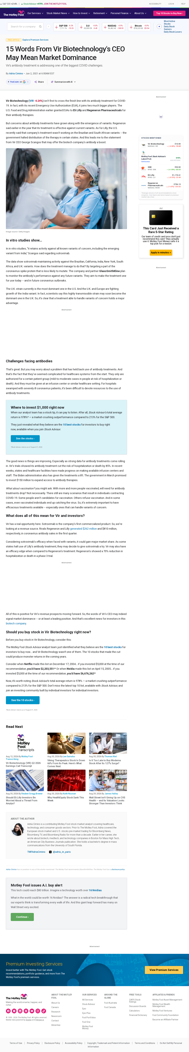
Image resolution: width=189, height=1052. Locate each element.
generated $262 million (83, 528)
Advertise (55, 1025)
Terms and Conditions (145, 1043)
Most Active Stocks (169, 22)
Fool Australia (110, 1003)
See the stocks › (25, 438)
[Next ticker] (159, 26)
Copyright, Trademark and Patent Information (108, 1043)
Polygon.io (39, 1020)
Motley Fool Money (87, 1027)
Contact (55, 1020)
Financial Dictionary (138, 1015)
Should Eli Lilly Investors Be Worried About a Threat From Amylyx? (21, 800)
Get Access (145, 162)
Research (55, 1012)
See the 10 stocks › (22, 700)
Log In (171, 4)
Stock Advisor (88, 1004)
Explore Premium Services (35, 40)
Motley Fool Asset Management (167, 1000)
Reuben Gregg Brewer (32, 793)
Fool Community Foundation (166, 1015)
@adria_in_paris (62, 851)
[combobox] (25, 27)
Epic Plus (86, 1013)
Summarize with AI (63, 82)
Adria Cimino (16, 73)
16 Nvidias (95, 890)
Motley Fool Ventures (162, 1011)
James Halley (111, 793)
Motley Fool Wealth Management (161, 1005)
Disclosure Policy (52, 1043)
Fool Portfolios (89, 1017)
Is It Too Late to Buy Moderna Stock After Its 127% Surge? (105, 762)
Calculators (134, 1011)
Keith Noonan (69, 793)
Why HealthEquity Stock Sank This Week (65, 799)
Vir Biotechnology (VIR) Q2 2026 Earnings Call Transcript (23, 764)
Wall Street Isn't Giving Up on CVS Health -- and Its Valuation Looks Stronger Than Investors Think (107, 800)
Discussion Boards (137, 1006)
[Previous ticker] (48, 26)
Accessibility (155, 4)
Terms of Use (16, 1043)
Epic (84, 1008)
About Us (55, 1003)
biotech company (16, 623)
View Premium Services (164, 969)
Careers (55, 1007)
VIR (32, 100)
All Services (87, 1000)
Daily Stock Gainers (169, 27)
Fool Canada (110, 1007)
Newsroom (56, 1016)
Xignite (28, 1020)
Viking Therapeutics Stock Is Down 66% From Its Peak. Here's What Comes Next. (66, 763)
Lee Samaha (69, 756)
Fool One (86, 1022)
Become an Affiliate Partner (165, 1019)
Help (183, 4)
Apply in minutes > (161, 252)
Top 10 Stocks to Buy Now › (169, 13)
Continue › (22, 916)
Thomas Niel (111, 756)
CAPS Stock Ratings (134, 1001)
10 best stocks (72, 424)
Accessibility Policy (73, 1043)
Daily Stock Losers (173, 32)
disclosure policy (117, 869)
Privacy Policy (33, 1043)
